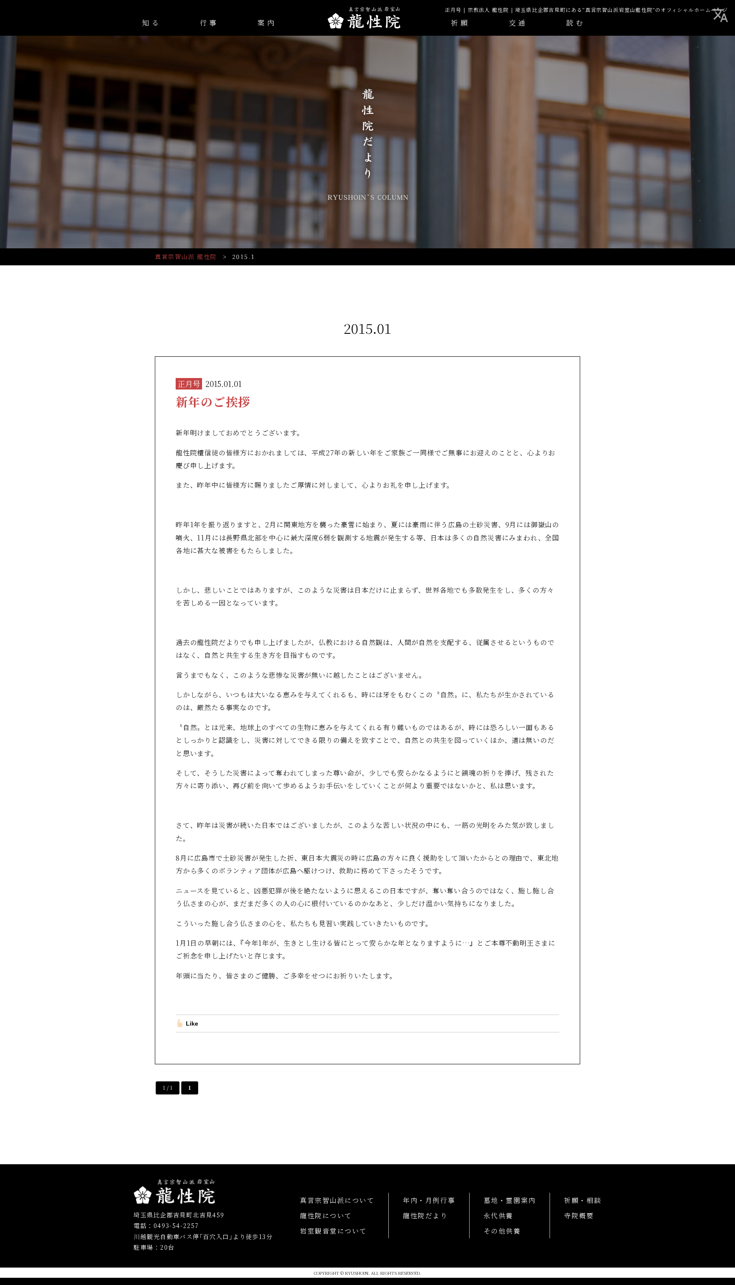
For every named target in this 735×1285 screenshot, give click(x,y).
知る (151, 22)
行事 (209, 22)
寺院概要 (579, 1215)
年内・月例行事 (429, 1200)
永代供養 (498, 1215)
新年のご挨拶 (213, 401)
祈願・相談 (582, 1200)
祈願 (460, 22)
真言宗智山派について (337, 1200)
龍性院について (326, 1215)
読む (575, 22)
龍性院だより (425, 1215)
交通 (518, 22)
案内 (266, 22)
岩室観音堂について (333, 1230)
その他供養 (502, 1230)
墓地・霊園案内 (510, 1200)
